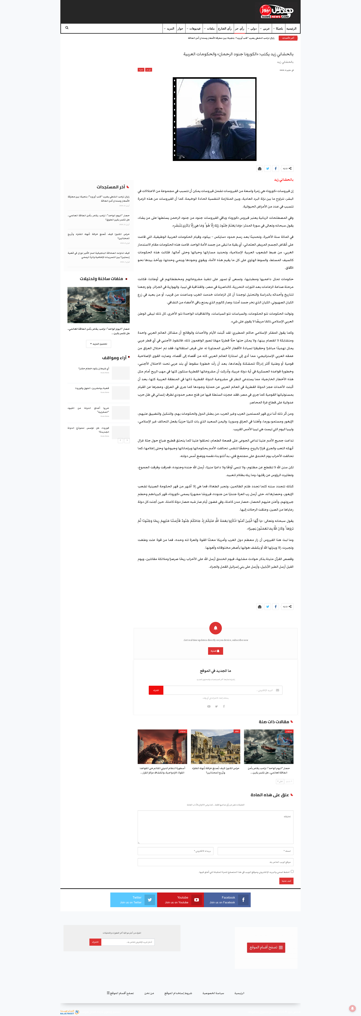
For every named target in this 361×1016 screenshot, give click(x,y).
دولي (253, 28)
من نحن (149, 993)
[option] (98, 402)
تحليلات (289, 731)
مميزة (141, 69)
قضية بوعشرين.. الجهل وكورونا (92, 388)
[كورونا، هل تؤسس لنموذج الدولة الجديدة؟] (121, 432)
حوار (180, 28)
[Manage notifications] (352, 1008)
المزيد (170, 28)
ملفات (211, 28)
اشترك (214, 651)
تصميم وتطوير (112, 1012)
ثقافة (237, 731)
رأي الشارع (225, 28)
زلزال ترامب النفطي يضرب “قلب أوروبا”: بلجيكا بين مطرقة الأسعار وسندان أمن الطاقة (231, 38)
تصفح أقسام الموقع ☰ (120, 993)
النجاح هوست (87, 1012)
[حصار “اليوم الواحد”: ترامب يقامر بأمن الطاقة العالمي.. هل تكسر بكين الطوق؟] (269, 746)
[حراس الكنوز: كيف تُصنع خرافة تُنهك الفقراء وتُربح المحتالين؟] (215, 746)
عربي (266, 28)
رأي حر (239, 28)
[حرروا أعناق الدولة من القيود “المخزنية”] (121, 412)
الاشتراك (95, 942)
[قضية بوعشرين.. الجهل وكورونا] (121, 393)
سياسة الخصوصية (213, 993)
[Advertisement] (143, 10)
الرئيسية (291, 28)
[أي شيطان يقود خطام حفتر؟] (121, 373)
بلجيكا (279, 28)
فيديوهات (195, 28)
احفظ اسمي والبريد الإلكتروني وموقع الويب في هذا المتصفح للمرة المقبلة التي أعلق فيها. (244, 872)
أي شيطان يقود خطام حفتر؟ (94, 368)
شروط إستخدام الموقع (178, 993)
